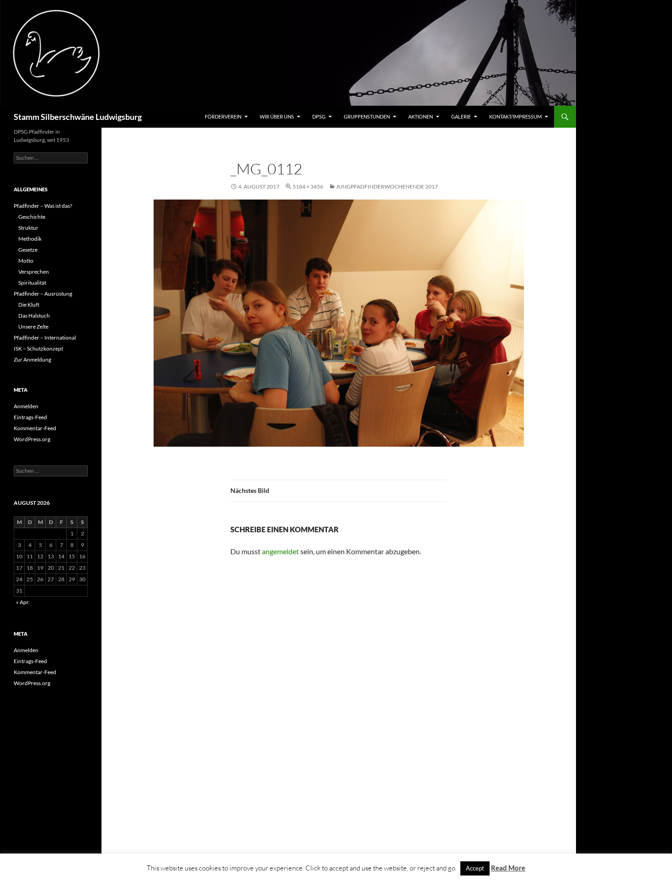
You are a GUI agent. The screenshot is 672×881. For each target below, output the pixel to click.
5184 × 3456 (308, 186)
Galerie (461, 116)
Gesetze (27, 249)
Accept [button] (475, 868)
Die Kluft (28, 304)
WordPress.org (32, 439)
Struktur (28, 227)
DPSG (318, 116)
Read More (508, 868)
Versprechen (33, 271)
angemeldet (280, 551)
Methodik (30, 238)
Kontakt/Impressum (515, 116)
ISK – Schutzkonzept (38, 348)
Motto (25, 260)
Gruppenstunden (367, 116)
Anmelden (26, 406)
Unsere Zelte (33, 326)
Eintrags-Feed (30, 417)
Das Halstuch (34, 315)
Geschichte (31, 216)
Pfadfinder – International (45, 337)
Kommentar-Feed (35, 428)
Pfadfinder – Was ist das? (43, 205)
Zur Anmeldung (32, 359)
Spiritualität (32, 282)
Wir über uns (277, 116)
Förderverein (223, 116)
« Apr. (23, 602)
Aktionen (420, 116)
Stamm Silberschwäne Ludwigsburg (78, 117)
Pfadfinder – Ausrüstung (43, 293)
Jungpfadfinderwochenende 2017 (387, 186)
